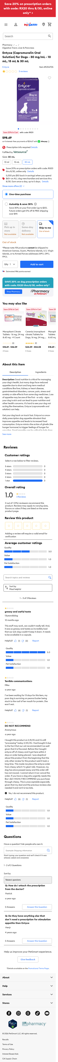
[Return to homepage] (30, 24)
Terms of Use (7, 1041)
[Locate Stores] (43, 25)
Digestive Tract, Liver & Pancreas (35, 45)
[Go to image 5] (28, 125)
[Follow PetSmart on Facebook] (9, 1010)
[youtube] (47, 1010)
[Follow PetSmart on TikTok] (37, 1010)
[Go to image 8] (35, 125)
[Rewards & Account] (15, 25)
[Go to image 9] (37, 125)
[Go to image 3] (23, 125)
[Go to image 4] (25, 125)
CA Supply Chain (9, 1056)
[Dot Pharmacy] (34, 1021)
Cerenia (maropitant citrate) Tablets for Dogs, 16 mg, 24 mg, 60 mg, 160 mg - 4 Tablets (35, 331)
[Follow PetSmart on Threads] (28, 1010)
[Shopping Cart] (49, 25)
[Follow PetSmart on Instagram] (18, 1010)
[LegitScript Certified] (12, 1021)
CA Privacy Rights (10, 1060)
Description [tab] (15, 369)
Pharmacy (7, 45)
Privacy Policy (8, 1046)
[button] (34, 144)
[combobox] (28, 36)
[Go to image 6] (30, 125)
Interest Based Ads (10, 1051)
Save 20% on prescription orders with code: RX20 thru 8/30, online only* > (28, 8)
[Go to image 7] (32, 125)
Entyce (5, 64)
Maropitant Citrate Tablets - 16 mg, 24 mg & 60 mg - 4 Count (13, 331)
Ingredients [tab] (40, 369)
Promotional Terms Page (38, 965)
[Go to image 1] (18, 125)
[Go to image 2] (20, 125)
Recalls (5, 1036)
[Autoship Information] (35, 201)
